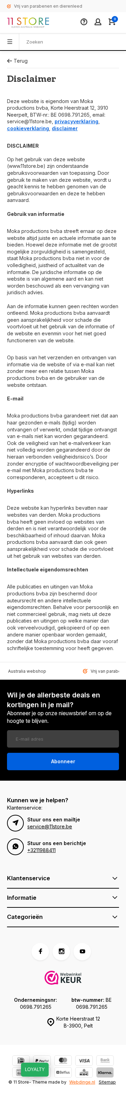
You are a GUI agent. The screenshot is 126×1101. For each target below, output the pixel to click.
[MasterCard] (63, 1061)
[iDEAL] (21, 1061)
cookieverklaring (28, 128)
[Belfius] (63, 1073)
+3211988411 (41, 850)
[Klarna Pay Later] (105, 1073)
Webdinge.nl (82, 1082)
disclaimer (65, 128)
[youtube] (82, 951)
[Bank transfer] (105, 1061)
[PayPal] (42, 1061)
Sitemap (107, 1082)
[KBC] (84, 1073)
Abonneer (63, 761)
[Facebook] (40, 951)
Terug (21, 61)
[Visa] (84, 1061)
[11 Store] (28, 22)
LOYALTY (35, 1069)
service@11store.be (49, 826)
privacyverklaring (76, 121)
